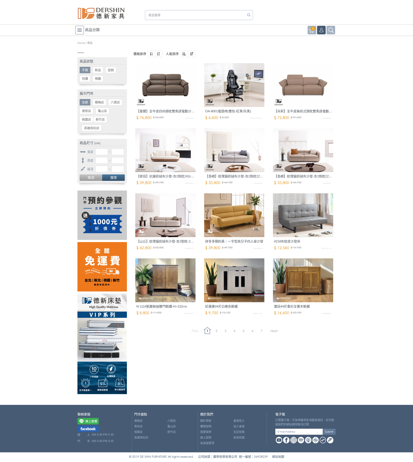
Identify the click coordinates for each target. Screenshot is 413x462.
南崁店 (86, 111)
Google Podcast (315, 440)
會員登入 (239, 420)
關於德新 (205, 420)
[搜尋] (249, 15)
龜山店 (102, 111)
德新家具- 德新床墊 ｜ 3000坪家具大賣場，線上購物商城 (101, 13)
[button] (151, 54)
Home (81, 43)
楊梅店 (99, 102)
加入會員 (239, 426)
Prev (195, 331)
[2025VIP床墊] (102, 344)
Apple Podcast (308, 440)
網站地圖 (278, 456)
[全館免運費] (102, 266)
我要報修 (205, 431)
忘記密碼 (239, 431)
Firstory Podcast (330, 440)
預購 (98, 78)
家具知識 (239, 437)
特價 (85, 78)
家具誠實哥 (207, 443)
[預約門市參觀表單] (102, 215)
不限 (85, 70)
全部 (85, 102)
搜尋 (113, 177)
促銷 (111, 70)
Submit (329, 431)
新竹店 (100, 119)
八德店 (115, 102)
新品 (98, 70)
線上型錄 (205, 437)
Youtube (279, 440)
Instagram (293, 440)
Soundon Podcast (323, 440)
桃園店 (86, 119)
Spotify (301, 440)
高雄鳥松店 (91, 128)
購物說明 (205, 426)
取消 (91, 177)
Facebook (286, 440)
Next (273, 331)
